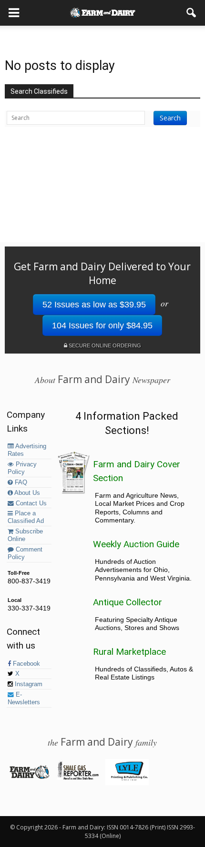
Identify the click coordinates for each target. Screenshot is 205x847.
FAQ (20, 482)
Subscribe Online (25, 535)
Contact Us (30, 503)
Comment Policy (25, 553)
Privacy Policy (22, 468)
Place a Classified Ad (26, 517)
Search (170, 117)
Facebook (25, 663)
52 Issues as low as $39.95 (94, 304)
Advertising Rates (27, 450)
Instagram (27, 684)
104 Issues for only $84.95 (102, 325)
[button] (191, 13)
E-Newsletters (24, 698)
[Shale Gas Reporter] (78, 778)
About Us (26, 493)
